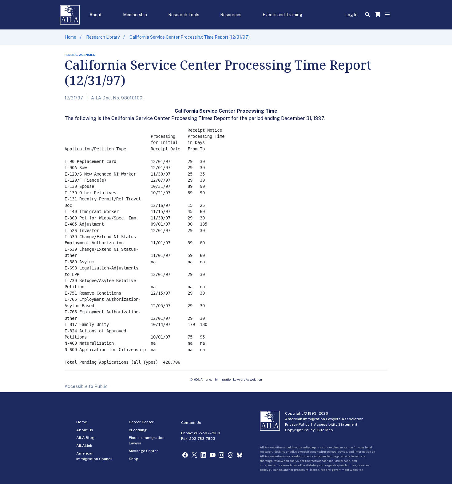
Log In (351, 14)
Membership (135, 14)
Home (70, 37)
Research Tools (183, 14)
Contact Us (191, 422)
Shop (133, 459)
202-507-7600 (207, 433)
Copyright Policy (300, 430)
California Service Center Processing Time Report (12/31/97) (189, 37)
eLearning (138, 430)
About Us (84, 430)
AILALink (84, 445)
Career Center (141, 422)
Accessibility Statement (335, 424)
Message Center (143, 451)
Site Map (325, 430)
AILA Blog (85, 438)
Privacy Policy (297, 424)
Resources (230, 14)
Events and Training (282, 14)
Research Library (103, 37)
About (95, 14)
